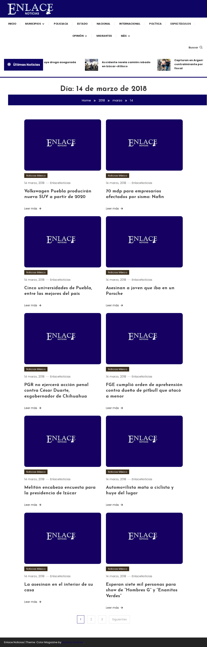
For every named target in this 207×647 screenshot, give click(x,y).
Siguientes (119, 619)
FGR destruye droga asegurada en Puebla (50, 64)
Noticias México (35, 175)
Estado (82, 24)
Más (124, 36)
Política (155, 24)
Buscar (193, 47)
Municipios (33, 24)
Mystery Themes (72, 642)
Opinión (78, 36)
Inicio (12, 24)
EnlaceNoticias (60, 183)
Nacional (103, 24)
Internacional (129, 24)
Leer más (31, 209)
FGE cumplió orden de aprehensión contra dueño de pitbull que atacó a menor (144, 391)
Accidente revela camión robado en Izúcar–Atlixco (124, 64)
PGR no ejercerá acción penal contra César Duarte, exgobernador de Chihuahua (57, 391)
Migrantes (104, 36)
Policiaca (61, 24)
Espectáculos (180, 24)
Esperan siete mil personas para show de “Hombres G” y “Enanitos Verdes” (141, 590)
